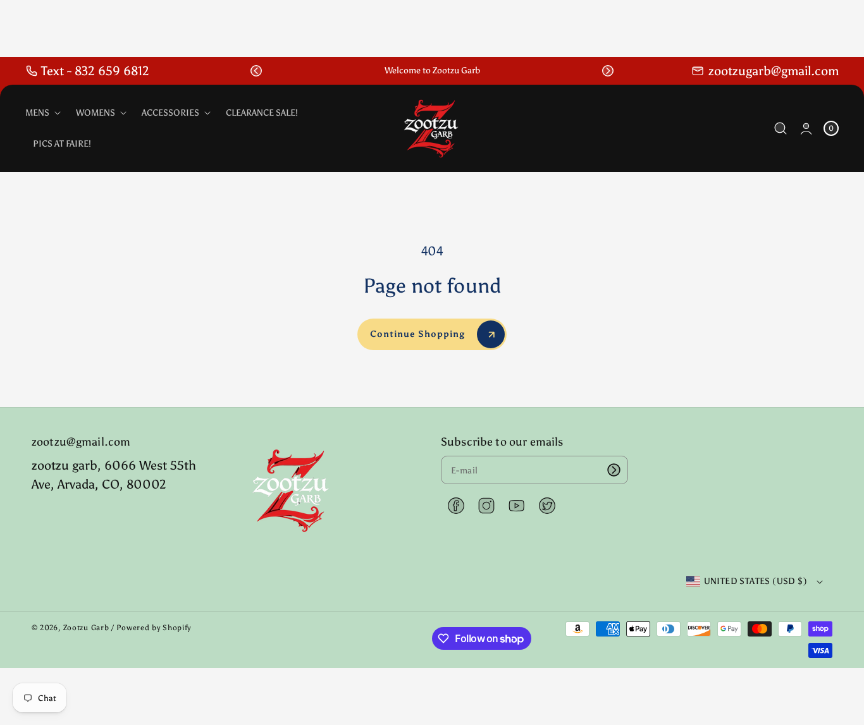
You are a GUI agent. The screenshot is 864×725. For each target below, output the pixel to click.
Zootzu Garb (86, 627)
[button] (256, 71)
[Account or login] (806, 129)
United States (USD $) (755, 581)
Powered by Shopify (153, 627)
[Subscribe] (614, 470)
